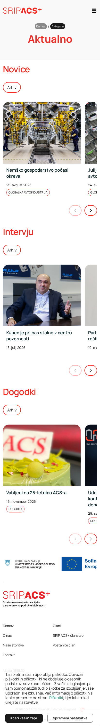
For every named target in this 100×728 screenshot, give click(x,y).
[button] (90, 210)
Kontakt (9, 655)
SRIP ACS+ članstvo (68, 635)
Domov (40, 26)
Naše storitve (13, 645)
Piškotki (56, 697)
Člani (57, 625)
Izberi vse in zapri (24, 718)
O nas (7, 635)
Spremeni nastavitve (70, 718)
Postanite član (64, 645)
